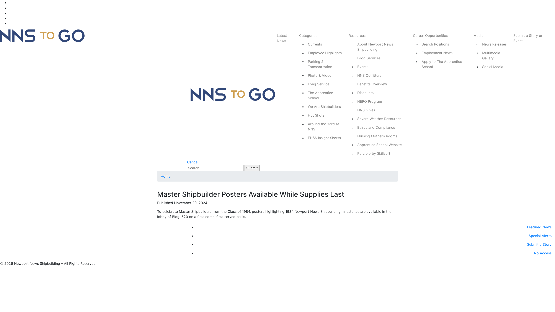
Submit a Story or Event (527, 38)
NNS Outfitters (369, 75)
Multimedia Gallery (491, 55)
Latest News (282, 38)
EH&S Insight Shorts (324, 138)
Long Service (318, 84)
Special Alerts (540, 236)
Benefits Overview (372, 84)
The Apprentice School (320, 95)
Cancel (192, 162)
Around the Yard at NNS (323, 126)
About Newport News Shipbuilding (375, 47)
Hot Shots (316, 115)
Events (362, 67)
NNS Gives (366, 110)
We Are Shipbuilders (324, 106)
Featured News (539, 227)
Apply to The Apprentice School (442, 64)
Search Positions (435, 44)
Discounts (365, 93)
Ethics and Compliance (376, 127)
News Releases (494, 44)
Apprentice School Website (379, 145)
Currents (315, 44)
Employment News (437, 53)
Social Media (492, 67)
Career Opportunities (430, 35)
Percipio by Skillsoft (373, 153)
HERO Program (369, 101)
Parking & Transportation (320, 64)
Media (478, 35)
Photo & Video (319, 75)
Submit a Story (539, 244)
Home (165, 176)
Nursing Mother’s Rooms (377, 136)
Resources (357, 35)
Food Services (368, 58)
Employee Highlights (325, 53)
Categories (308, 35)
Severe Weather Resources (379, 119)
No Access (543, 253)
